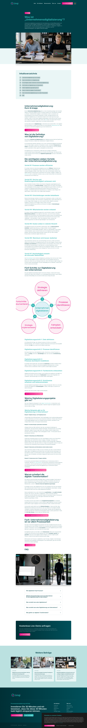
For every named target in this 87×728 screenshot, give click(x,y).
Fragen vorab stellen (28, 715)
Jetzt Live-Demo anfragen (17, 715)
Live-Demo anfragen (67, 3)
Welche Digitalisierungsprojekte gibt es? (30, 87)
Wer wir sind (69, 705)
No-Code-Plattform (38, 462)
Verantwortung (70, 706)
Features (55, 706)
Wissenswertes (47, 3)
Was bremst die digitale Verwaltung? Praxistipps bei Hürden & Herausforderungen (43, 669)
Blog (68, 709)
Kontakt (59, 3)
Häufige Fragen (57, 711)
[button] (43, 591)
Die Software (40, 3)
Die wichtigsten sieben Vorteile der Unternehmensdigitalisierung (35, 82)
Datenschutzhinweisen (59, 722)
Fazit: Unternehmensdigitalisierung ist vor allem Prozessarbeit (34, 92)
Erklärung (56, 705)
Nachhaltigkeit (30, 258)
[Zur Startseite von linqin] (14, 3)
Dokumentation (70, 711)
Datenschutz (20, 725)
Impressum (24, 725)
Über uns (54, 3)
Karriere (68, 708)
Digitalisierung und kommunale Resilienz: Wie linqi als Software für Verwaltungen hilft (21, 669)
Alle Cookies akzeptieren (49, 725)
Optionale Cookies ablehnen (61, 725)
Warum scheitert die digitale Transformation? (31, 90)
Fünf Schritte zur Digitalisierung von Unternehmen (32, 85)
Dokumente (27, 173)
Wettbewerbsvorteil (56, 125)
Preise (55, 709)
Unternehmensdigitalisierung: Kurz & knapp (31, 77)
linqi (46, 119)
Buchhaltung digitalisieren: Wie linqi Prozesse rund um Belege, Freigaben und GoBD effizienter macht (65, 669)
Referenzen (56, 708)
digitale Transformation (46, 403)
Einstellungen (71, 725)
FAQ (23, 95)
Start (35, 3)
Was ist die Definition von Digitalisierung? (30, 80)
